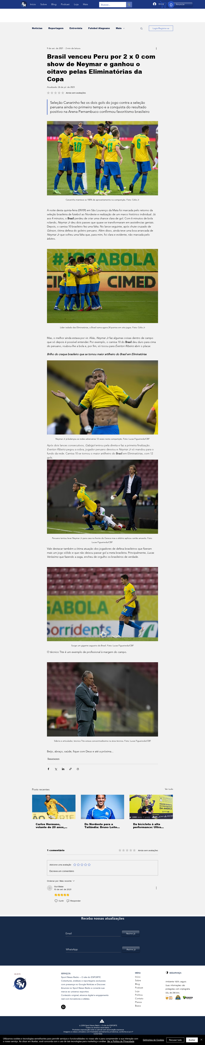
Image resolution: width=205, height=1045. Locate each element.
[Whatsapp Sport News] (63, 1007)
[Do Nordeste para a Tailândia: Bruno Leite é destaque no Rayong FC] (102, 807)
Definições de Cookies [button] (153, 1039)
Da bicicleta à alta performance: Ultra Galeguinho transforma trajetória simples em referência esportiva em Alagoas (150, 826)
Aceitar (192, 1039)
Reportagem (55, 28)
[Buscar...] (129, 4)
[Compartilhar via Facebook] (48, 769)
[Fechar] (201, 1040)
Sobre (138, 980)
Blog (137, 984)
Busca (138, 1005)
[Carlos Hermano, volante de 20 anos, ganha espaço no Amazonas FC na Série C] (53, 807)
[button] (141, 28)
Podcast (139, 987)
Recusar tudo (175, 1039)
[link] (168, 4)
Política (139, 994)
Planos (138, 1002)
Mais (119, 28)
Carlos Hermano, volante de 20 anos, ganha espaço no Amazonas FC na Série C (54, 826)
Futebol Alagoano (99, 28)
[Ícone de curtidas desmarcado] (56, 901)
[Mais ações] (156, 48)
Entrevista (75, 28)
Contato (139, 998)
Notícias (37, 28)
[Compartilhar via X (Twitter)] (55, 769)
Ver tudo (169, 789)
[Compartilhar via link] (70, 769)
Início (137, 976)
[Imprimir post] (77, 769)
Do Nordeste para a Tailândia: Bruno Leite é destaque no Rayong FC (102, 826)
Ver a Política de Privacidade (120, 1041)
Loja (137, 991)
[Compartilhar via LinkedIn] (63, 769)
